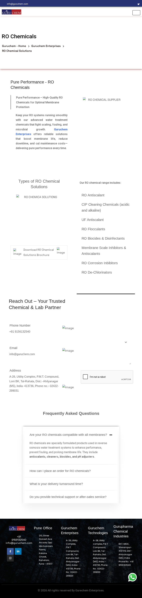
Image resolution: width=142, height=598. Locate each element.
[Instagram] (126, 4)
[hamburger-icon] (136, 12)
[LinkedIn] (132, 4)
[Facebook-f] (10, 551)
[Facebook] (120, 4)
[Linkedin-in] (18, 551)
